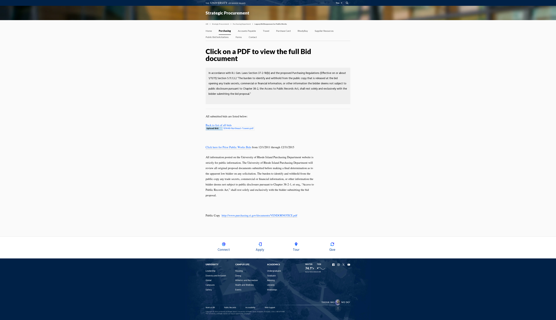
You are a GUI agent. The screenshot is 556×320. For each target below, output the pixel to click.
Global (208, 280)
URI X (343, 265)
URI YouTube (349, 265)
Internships (272, 290)
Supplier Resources (324, 30)
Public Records (230, 307)
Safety (209, 290)
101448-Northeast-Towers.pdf (238, 128)
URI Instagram (338, 265)
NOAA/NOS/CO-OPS (315, 272)
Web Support (270, 307)
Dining (238, 276)
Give (332, 249)
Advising (271, 280)
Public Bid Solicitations (217, 37)
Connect (224, 249)
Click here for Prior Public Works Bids (228, 147)
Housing (239, 271)
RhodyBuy (303, 30)
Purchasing (225, 30)
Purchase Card (283, 30)
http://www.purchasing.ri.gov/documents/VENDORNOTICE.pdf (259, 215)
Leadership (210, 271)
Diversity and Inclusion (216, 276)
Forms (239, 37)
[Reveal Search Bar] (347, 3)
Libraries (271, 285)
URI (207, 24)
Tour (296, 249)
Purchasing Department (242, 24)
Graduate (271, 276)
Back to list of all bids (219, 125)
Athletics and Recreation (246, 280)
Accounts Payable (247, 30)
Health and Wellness (244, 285)
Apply (260, 249)
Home (209, 30)
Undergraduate (274, 271)
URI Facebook (333, 265)
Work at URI (210, 307)
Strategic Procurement (227, 12)
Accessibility (250, 307)
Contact (253, 37)
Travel (266, 30)
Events (238, 290)
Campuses (210, 285)
